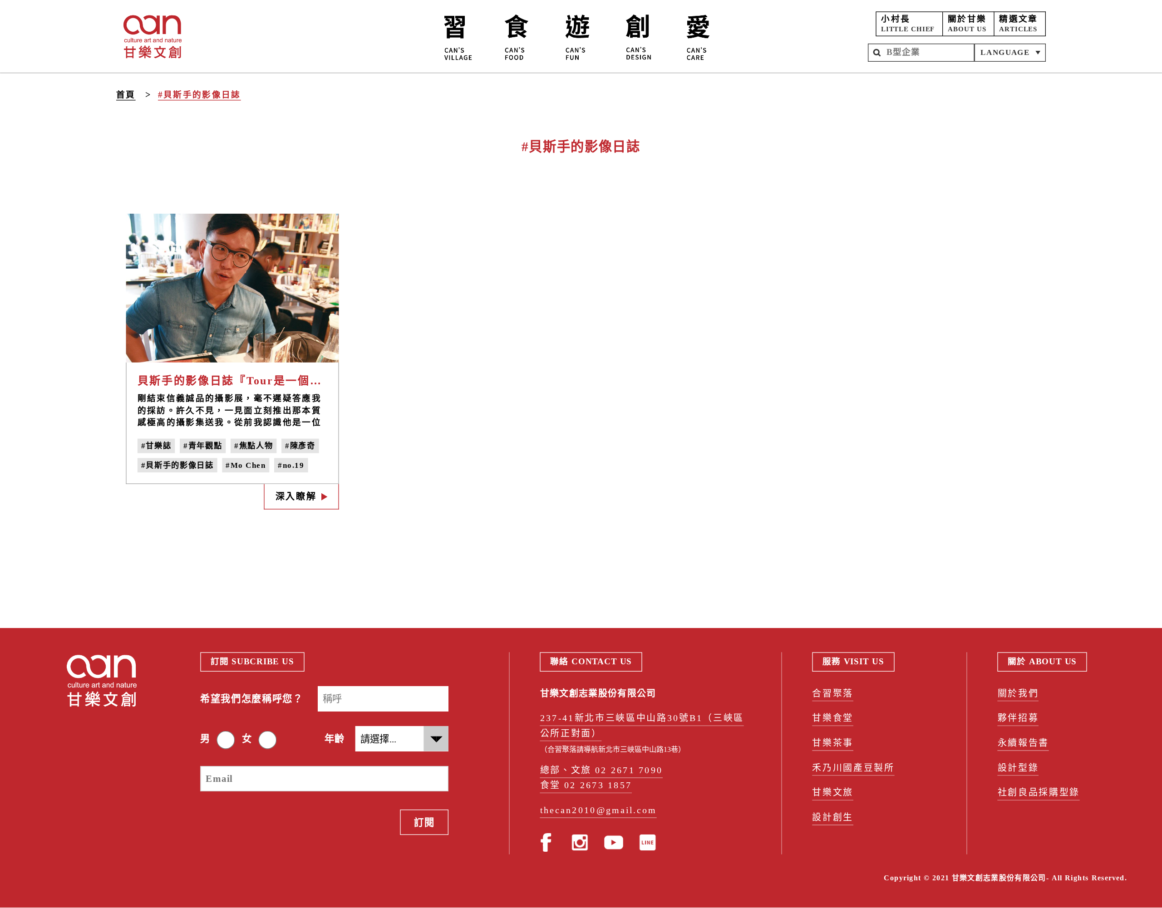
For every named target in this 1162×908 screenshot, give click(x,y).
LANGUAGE (1005, 52)
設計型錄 (1018, 768)
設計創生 (832, 817)
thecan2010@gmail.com (598, 810)
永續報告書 (1023, 743)
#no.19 (291, 465)
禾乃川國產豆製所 (853, 768)
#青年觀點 (202, 446)
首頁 (126, 94)
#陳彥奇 (300, 446)
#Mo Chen (246, 465)
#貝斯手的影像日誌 (199, 94)
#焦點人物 (253, 446)
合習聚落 (832, 693)
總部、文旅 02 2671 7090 (601, 770)
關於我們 (1018, 693)
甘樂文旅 (832, 793)
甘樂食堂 (832, 718)
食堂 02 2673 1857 (586, 785)
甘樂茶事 (832, 743)
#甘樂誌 (156, 446)
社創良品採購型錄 (1039, 793)
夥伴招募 (1018, 718)
